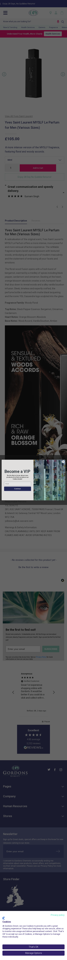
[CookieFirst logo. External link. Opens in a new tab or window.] (3, 918)
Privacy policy (58, 915)
